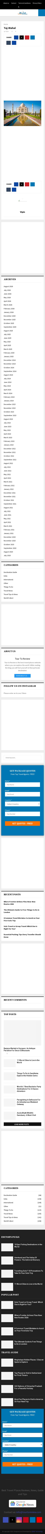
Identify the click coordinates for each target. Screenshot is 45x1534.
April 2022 (7, 478)
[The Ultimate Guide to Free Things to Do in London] (7, 1345)
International (8, 579)
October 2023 (9, 412)
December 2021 (10, 493)
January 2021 (9, 533)
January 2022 (9, 489)
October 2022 (9, 456)
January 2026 (9, 312)
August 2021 (8, 507)
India (5, 576)
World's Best (8, 598)
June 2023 (7, 426)
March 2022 (8, 482)
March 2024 (8, 393)
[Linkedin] (32, 1520)
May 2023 (7, 430)
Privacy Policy (37, 3)
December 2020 (10, 537)
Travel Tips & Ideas (11, 594)
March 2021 (8, 526)
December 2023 (10, 404)
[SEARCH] (38, 757)
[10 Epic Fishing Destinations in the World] (7, 1247)
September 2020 (10, 548)
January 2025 (9, 356)
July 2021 (7, 511)
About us (6, 3)
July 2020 (7, 555)
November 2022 (10, 452)
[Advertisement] (22, 75)
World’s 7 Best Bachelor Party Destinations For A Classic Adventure (29, 1089)
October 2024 (9, 367)
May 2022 (7, 474)
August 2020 (8, 552)
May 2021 (7, 518)
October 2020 (9, 544)
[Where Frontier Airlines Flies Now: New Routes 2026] (7, 1318)
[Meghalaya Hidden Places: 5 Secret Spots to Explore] (7, 1363)
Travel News (8, 591)
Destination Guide (10, 572)
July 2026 (7, 290)
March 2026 (8, 305)
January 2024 (9, 401)
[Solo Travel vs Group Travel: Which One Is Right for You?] (7, 1305)
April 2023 (7, 434)
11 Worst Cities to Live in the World (28, 1284)
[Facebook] (5, 1520)
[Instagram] (19, 1520)
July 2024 (7, 378)
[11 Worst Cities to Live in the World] (10, 1063)
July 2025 (7, 334)
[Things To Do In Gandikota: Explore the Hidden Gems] (10, 1076)
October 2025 (9, 323)
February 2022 (9, 485)
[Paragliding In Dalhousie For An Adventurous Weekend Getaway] (10, 1103)
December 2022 (10, 448)
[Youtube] (39, 1520)
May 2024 (7, 386)
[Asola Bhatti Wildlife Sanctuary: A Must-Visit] (10, 1116)
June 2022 (7, 471)
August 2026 (8, 286)
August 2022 (8, 463)
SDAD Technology (37, 1531)
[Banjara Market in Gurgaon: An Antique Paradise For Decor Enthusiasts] (22, 1032)
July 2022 (7, 467)
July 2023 (7, 423)
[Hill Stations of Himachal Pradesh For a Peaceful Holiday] (7, 1389)
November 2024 (10, 364)
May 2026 (7, 297)
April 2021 (7, 522)
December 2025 (10, 316)
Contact (13, 3)
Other (6, 583)
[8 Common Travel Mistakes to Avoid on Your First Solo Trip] (7, 1331)
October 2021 (9, 500)
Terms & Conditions (24, 3)
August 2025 (8, 331)
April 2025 (7, 345)
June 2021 (7, 515)
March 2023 (8, 437)
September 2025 (10, 327)
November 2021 (10, 496)
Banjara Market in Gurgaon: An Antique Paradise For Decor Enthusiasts (19, 1049)
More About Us (21, 676)
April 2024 (7, 390)
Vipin (7, 31)
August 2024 (8, 375)
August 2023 (8, 419)
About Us (10, 651)
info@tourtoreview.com (28, 1512)
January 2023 (9, 445)
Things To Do (8, 587)
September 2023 (10, 415)
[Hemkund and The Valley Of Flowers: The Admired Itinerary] (7, 1260)
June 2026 (7, 294)
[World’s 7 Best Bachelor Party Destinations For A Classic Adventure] (10, 1089)
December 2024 (10, 360)
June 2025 (7, 338)
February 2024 (9, 397)
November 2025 (10, 319)
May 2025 (7, 342)
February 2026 (9, 308)
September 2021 (10, 504)
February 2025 (9, 353)
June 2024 (7, 382)
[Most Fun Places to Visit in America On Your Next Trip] (7, 1402)
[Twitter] (12, 1520)
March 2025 (8, 349)
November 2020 (10, 541)
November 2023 (10, 408)
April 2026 (7, 301)
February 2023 (9, 441)
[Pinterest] (26, 1520)
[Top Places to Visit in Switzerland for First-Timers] (7, 1376)
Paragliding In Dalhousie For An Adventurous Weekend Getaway (28, 1102)
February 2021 (9, 530)
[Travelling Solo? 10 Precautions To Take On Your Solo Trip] (7, 1274)
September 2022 (10, 459)
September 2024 (10, 371)
